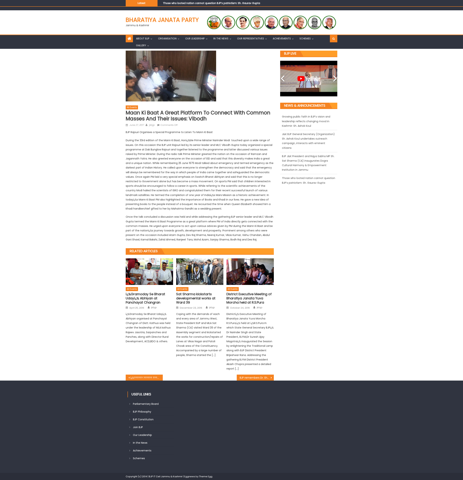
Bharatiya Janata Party (162, 20)
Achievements (282, 38)
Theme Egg (205, 476)
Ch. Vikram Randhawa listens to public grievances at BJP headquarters (207, 3)
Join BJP (138, 427)
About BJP (142, 38)
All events (132, 107)
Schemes (305, 38)
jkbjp (152, 125)
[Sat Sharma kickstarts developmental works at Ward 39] (200, 271)
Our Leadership (195, 38)
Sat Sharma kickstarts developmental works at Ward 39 (195, 298)
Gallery (141, 45)
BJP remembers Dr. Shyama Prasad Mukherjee (257, 377)
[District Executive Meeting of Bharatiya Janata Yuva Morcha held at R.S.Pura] (250, 271)
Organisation (167, 38)
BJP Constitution (143, 419)
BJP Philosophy (142, 411)
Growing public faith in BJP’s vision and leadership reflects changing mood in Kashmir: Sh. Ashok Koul (306, 170)
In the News (220, 38)
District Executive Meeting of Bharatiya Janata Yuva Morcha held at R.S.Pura (249, 298)
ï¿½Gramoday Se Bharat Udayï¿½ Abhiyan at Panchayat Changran (145, 298)
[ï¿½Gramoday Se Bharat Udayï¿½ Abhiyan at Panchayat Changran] (149, 271)
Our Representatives (250, 38)
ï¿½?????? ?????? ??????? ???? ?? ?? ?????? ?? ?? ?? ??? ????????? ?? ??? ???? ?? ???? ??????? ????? (146, 377)
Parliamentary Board (146, 404)
